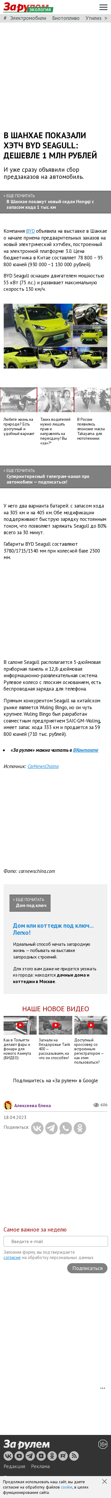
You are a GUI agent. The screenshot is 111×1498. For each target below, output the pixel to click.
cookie (67, 1487)
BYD (30, 231)
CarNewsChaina (43, 766)
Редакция (14, 1466)
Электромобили (28, 18)
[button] (105, 1482)
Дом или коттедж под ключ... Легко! (53, 929)
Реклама (40, 1466)
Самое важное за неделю (35, 1229)
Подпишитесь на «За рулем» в (55, 1080)
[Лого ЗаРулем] (26, 1445)
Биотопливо (66, 18)
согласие (12, 1257)
